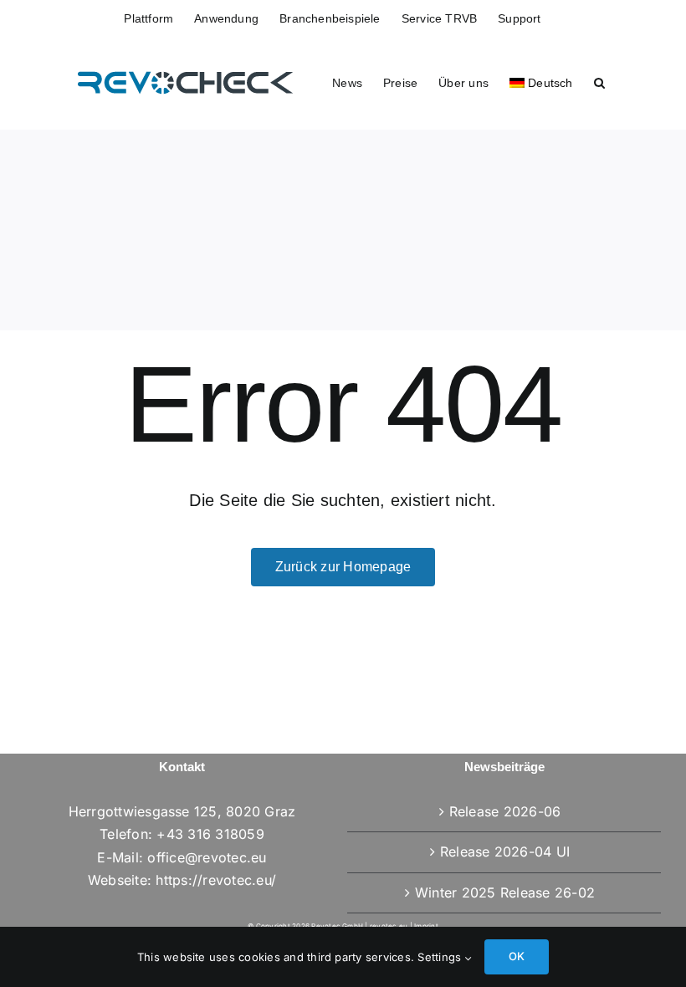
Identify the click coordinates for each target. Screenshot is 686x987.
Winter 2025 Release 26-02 (505, 892)
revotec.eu (388, 926)
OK (517, 956)
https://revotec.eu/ (216, 880)
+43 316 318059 (210, 834)
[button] (599, 82)
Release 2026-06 (505, 811)
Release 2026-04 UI (505, 851)
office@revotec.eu (206, 857)
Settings (440, 957)
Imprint (426, 926)
